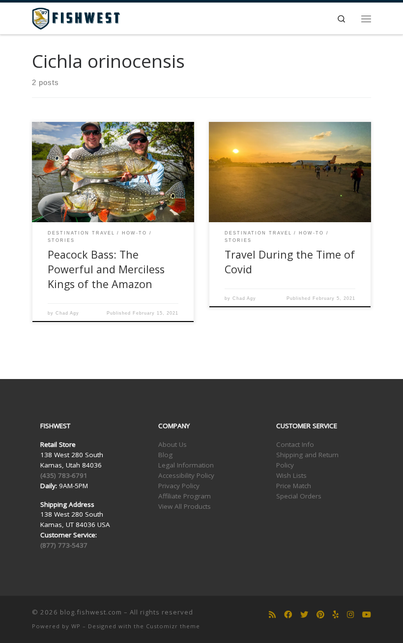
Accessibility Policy (186, 475)
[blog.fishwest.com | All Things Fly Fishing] (76, 17)
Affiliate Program (184, 496)
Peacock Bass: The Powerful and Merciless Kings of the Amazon (106, 269)
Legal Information (186, 465)
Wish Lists (291, 475)
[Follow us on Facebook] (288, 615)
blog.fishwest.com (91, 612)
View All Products (184, 506)
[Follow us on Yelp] (336, 615)
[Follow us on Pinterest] (320, 615)
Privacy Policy (179, 485)
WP (76, 626)
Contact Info (295, 444)
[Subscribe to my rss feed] (272, 615)
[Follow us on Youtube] (366, 615)
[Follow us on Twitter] (304, 615)
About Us (172, 444)
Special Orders (298, 496)
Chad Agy (67, 313)
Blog (165, 454)
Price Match (293, 485)
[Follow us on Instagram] (350, 615)
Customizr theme (173, 626)
